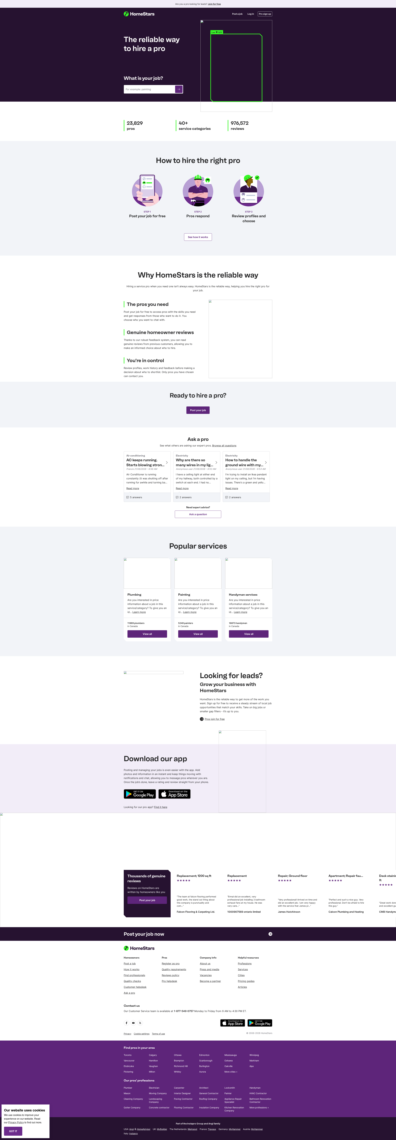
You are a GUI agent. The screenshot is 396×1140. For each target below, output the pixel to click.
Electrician (154, 1087)
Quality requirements (174, 969)
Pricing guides (246, 981)
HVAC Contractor (258, 1093)
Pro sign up (265, 14)
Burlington (204, 1066)
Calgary (153, 1055)
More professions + (259, 1107)
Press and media (209, 969)
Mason (127, 1093)
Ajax (252, 1066)
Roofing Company (208, 1099)
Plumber (128, 1087)
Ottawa (177, 1055)
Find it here (160, 807)
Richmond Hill (181, 1066)
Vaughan (153, 1066)
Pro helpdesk (169, 981)
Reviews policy (170, 975)
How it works (131, 969)
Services (243, 969)
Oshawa (228, 1060)
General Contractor (208, 1093)
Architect (203, 1087)
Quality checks (132, 981)
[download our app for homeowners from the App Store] (174, 794)
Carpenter (179, 1087)
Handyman (255, 1087)
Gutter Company (132, 1107)
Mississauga (230, 1055)
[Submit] (179, 89)
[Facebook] (126, 1023)
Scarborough (205, 1060)
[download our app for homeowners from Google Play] (140, 794)
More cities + (230, 1071)
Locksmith (229, 1087)
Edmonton (204, 1055)
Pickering (128, 1071)
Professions (245, 963)
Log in (251, 14)
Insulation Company (209, 1107)
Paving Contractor (183, 1099)
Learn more (139, 612)
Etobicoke (129, 1066)
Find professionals (134, 975)
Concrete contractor (159, 1107)
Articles (242, 987)
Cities (241, 975)
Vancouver (129, 1060)
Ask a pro (129, 992)
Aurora (202, 1071)
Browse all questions (224, 445)
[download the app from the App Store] (232, 1023)
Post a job (237, 14)
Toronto (127, 1055)
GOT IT (13, 1131)
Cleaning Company (133, 1099)
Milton (152, 1071)
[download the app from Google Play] (260, 1023)
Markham (254, 1060)
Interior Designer (182, 1093)
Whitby (177, 1071)
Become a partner (210, 981)
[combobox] (153, 89)
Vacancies (206, 975)
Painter (228, 1093)
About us (205, 963)
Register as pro (171, 963)
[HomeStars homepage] (142, 13)
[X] (140, 1023)
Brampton (179, 1060)
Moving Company (158, 1093)
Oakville (228, 1066)
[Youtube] (133, 1023)
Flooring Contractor (184, 1107)
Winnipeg (254, 1055)
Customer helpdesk (135, 987)
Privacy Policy (16, 1122)
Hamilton (153, 1060)
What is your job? (143, 78)
